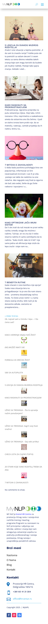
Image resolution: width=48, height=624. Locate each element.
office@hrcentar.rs (22, 598)
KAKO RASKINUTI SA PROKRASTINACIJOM (16, 106)
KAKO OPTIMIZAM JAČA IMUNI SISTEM (21, 223)
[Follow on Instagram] (14, 615)
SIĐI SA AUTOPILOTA (14, 372)
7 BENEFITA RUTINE (15, 282)
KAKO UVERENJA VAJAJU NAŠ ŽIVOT (20, 335)
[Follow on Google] (19, 615)
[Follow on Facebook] (9, 615)
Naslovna (12, 555)
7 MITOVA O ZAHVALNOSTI (19, 165)
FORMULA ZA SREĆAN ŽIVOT (17, 360)
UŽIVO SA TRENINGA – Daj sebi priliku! (22, 441)
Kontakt (11, 569)
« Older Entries (11, 316)
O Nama (11, 560)
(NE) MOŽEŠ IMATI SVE (15, 347)
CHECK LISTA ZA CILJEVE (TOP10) (19, 454)
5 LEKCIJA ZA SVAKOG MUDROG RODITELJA (21, 46)
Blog (9, 564)
